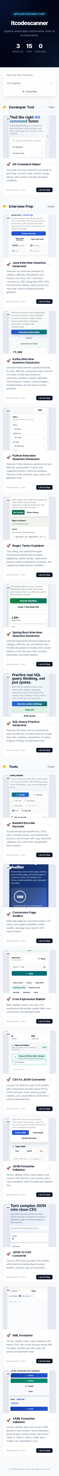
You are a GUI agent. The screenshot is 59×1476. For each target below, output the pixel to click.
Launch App (44, 190)
